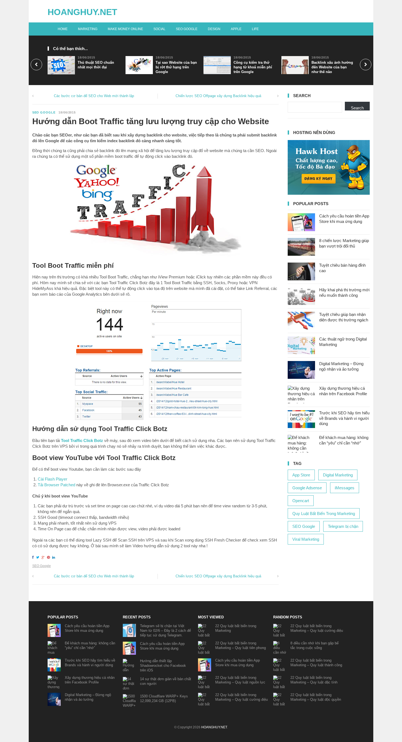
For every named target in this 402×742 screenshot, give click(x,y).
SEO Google (186, 29)
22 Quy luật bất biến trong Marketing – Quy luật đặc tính (313, 680)
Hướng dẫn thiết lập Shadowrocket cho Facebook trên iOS (163, 665)
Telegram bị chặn (343, 526)
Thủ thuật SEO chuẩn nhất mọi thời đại (96, 64)
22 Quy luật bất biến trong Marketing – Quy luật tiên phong (240, 645)
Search (357, 108)
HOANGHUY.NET (82, 12)
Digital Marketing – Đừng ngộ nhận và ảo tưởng (88, 697)
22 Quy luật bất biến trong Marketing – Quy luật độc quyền (315, 697)
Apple (236, 29)
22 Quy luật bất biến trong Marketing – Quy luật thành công (316, 662)
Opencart (300, 500)
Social (159, 29)
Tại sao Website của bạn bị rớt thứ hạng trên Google (176, 67)
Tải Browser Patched (56, 484)
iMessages (344, 487)
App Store (301, 475)
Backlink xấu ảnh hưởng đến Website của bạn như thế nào (332, 67)
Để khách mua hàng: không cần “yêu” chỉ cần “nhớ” (90, 645)
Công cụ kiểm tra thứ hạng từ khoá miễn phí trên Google (253, 67)
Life (255, 29)
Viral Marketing (305, 539)
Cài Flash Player (52, 479)
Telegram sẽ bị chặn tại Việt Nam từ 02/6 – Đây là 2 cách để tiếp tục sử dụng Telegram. (165, 630)
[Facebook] (33, 557)
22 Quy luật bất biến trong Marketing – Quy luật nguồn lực (240, 680)
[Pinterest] (49, 557)
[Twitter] (38, 557)
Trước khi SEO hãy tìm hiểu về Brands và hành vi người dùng (344, 418)
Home (63, 29)
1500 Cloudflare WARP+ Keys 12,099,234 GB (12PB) (164, 698)
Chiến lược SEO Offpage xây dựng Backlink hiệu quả (218, 96)
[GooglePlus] (44, 557)
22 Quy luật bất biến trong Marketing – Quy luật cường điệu (241, 697)
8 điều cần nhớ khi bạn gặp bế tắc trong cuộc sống (314, 645)
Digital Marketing (338, 475)
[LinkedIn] (54, 557)
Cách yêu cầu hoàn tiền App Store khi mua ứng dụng (87, 628)
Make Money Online (125, 29)
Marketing (87, 29)
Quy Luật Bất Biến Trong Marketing (323, 513)
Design (214, 29)
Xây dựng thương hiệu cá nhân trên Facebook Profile (90, 680)
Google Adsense (307, 487)
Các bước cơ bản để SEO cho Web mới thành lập (94, 96)
